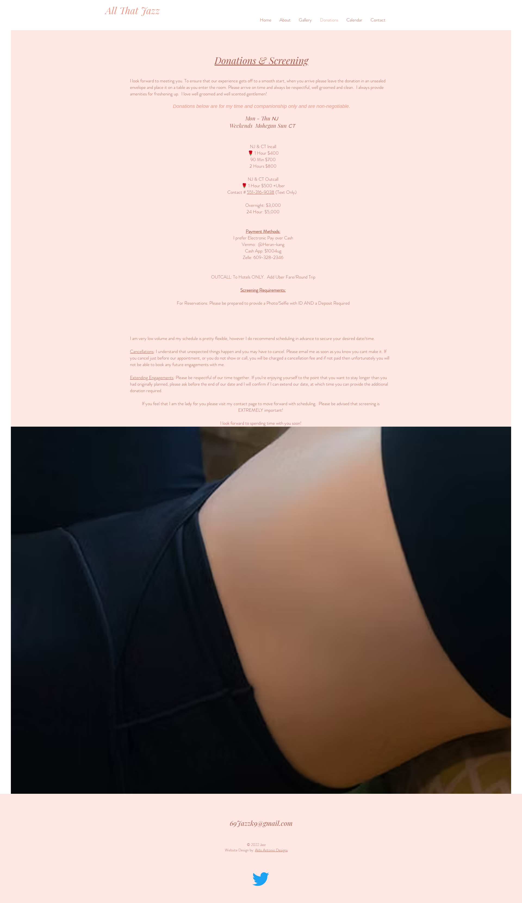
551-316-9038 (260, 192)
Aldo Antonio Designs (271, 850)
